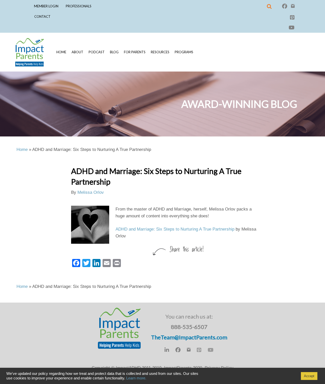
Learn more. (136, 378)
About (77, 52)
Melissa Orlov (90, 192)
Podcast (97, 52)
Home (61, 52)
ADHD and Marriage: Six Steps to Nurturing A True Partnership (175, 229)
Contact (42, 16)
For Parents (134, 52)
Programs (184, 52)
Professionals (78, 6)
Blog (114, 52)
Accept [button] (309, 376)
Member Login (46, 6)
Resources (160, 52)
